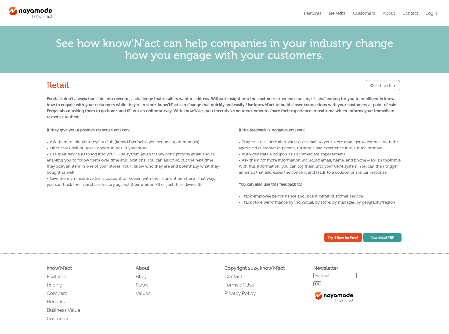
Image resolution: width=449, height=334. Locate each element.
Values (143, 293)
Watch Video (382, 85)
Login (431, 13)
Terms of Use (239, 285)
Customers (364, 13)
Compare (57, 293)
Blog (141, 276)
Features (313, 13)
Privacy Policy (240, 293)
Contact (410, 13)
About (389, 13)
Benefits (337, 13)
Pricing (54, 285)
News (142, 285)
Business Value (63, 310)
